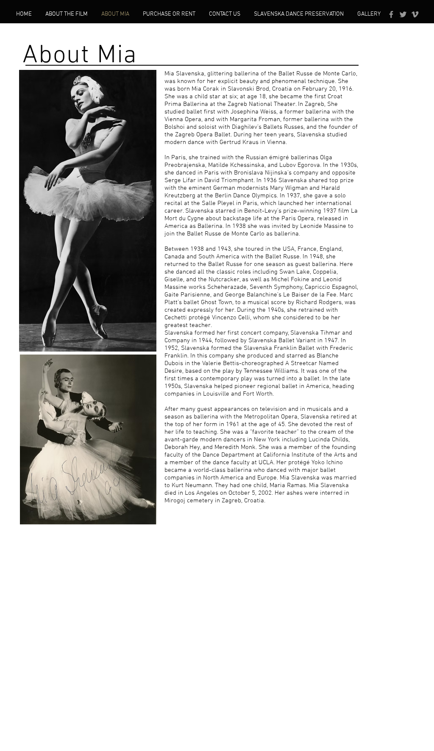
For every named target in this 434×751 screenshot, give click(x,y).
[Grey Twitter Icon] (403, 14)
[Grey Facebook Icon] (391, 14)
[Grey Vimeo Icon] (415, 14)
